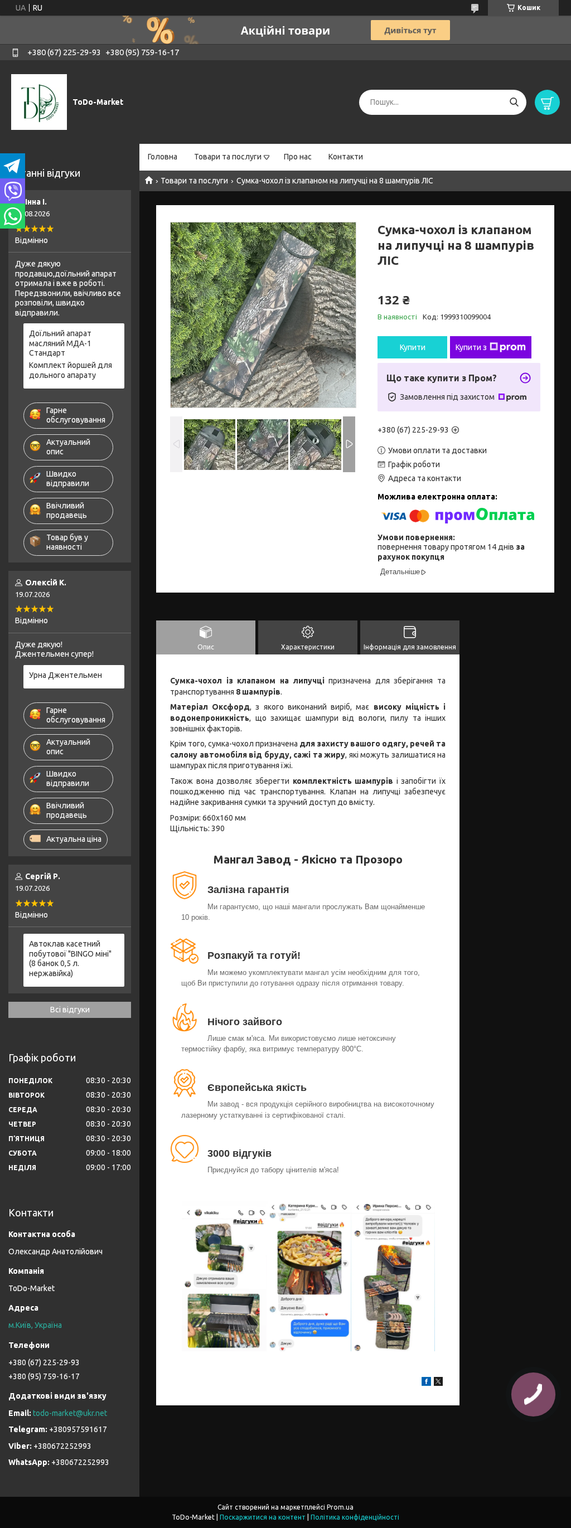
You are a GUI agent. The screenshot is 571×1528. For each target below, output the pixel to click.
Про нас (298, 156)
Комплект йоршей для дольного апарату (70, 370)
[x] (438, 1383)
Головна (162, 156)
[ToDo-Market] (39, 101)
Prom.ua (340, 1507)
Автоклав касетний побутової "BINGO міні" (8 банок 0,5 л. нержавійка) (70, 958)
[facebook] (426, 1383)
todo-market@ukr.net (70, 1413)
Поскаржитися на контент (263, 1517)
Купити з (471, 347)
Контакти (345, 156)
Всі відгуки (70, 1009)
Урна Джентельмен (65, 675)
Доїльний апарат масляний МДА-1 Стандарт (60, 343)
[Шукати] (513, 102)
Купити (412, 347)
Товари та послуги (228, 156)
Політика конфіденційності (355, 1517)
